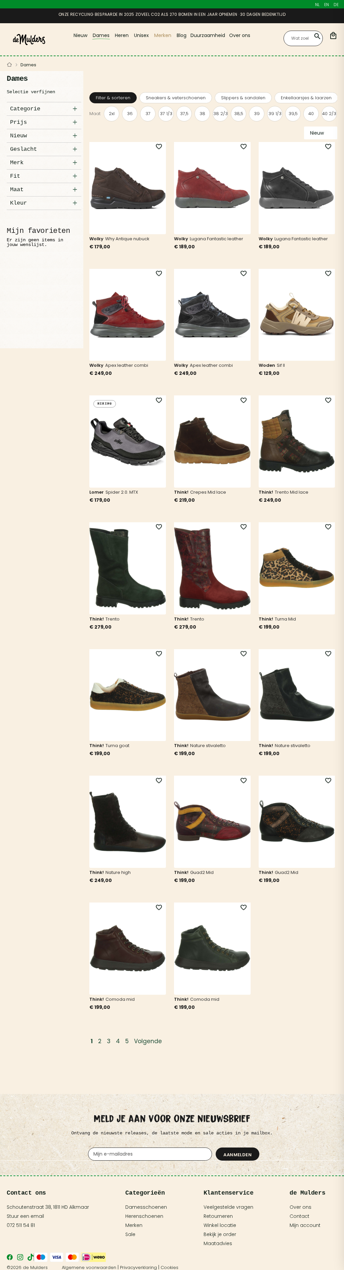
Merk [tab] (17, 163)
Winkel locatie (220, 1225)
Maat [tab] (17, 189)
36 (130, 113)
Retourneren (218, 1216)
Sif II (281, 365)
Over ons (300, 1207)
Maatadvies (218, 1243)
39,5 (293, 113)
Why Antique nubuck (127, 239)
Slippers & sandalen (243, 98)
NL (317, 4)
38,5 (238, 113)
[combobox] (303, 38)
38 (202, 113)
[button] (155, 147)
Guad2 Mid (202, 872)
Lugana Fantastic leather (216, 239)
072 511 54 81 (21, 1225)
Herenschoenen (144, 1216)
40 (311, 113)
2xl (112, 113)
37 (147, 113)
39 (257, 113)
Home (9, 65)
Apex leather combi (126, 365)
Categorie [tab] (25, 109)
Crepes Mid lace (208, 492)
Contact (299, 1216)
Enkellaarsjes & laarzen (306, 98)
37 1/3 (166, 113)
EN (326, 4)
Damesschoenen (146, 1207)
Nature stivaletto (208, 745)
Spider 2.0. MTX (121, 492)
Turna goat (117, 745)
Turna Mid (285, 619)
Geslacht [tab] (23, 149)
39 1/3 (275, 113)
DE (336, 4)
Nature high (118, 872)
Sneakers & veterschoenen (176, 98)
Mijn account (305, 1225)
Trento (112, 619)
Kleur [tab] (18, 203)
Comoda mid (120, 999)
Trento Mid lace (291, 492)
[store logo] (29, 39)
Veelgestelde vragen (228, 1207)
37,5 (184, 113)
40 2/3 (329, 113)
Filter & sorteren (113, 98)
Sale (130, 1234)
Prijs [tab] (18, 122)
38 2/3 (220, 113)
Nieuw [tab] (18, 136)
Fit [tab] (15, 176)
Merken (133, 1225)
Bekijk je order (220, 1234)
